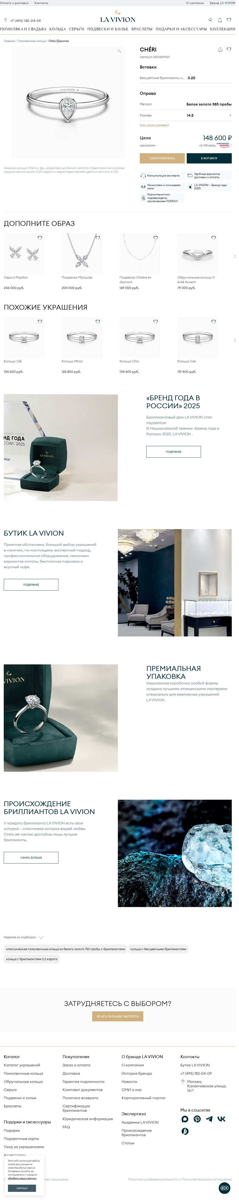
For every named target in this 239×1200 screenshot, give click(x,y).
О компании (195, 3)
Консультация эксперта (118, 1016)
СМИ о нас (132, 1089)
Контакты (41, 3)
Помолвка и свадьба (23, 29)
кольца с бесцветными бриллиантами (158, 949)
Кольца (57, 29)
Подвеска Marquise (77, 277)
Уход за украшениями (24, 1146)
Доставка (71, 1073)
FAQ (66, 1127)
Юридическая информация (88, 1118)
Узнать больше (31, 857)
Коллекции (222, 29)
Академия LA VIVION (140, 1122)
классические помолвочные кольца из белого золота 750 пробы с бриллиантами (65, 949)
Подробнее (173, 451)
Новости (129, 1081)
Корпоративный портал (143, 1097)
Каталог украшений (22, 1065)
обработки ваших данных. (22, 1178)
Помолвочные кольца (23, 1073)
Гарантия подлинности (84, 1081)
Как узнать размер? (154, 125)
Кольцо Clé (12, 361)
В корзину (209, 158)
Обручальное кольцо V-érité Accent (196, 279)
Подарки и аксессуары (181, 29)
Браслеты (142, 29)
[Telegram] (209, 1119)
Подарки (12, 1130)
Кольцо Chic (129, 361)
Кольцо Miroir (72, 361)
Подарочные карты (21, 1138)
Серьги (76, 29)
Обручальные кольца (23, 1081)
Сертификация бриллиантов (76, 1108)
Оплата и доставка (14, 3)
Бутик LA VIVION (195, 1065)
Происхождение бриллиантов (137, 1132)
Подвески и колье (107, 29)
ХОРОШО (22, 1188)
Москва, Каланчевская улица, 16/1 (206, 1086)
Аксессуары (15, 1155)
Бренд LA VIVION (222, 3)
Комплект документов (83, 1089)
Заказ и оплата (76, 1065)
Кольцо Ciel (186, 361)
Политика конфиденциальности (153, 1179)
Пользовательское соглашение (207, 1179)
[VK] (221, 1119)
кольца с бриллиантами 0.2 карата (31, 959)
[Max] (185, 1119)
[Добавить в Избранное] (229, 49)
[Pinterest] (197, 1119)
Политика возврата (80, 1097)
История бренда (137, 1073)
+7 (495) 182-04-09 (25, 21)
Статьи (128, 1143)
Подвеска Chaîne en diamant (135, 279)
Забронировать (162, 158)
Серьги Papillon (16, 277)
